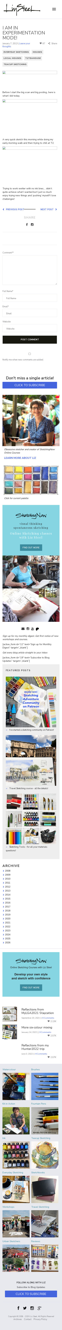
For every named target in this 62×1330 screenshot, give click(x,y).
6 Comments (48, 1018)
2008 (7, 870)
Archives (17, 1319)
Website (6, 321)
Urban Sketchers (11, 1241)
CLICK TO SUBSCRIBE (30, 385)
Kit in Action (8, 1103)
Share (54, 43)
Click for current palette (16, 498)
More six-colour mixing (36, 1027)
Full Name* (7, 291)
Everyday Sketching (16, 52)
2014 (7, 894)
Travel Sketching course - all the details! (28, 788)
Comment (7, 252)
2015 (7, 898)
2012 (7, 886)
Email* (5, 306)
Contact (27, 1319)
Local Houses (12, 58)
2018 (7, 910)
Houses (37, 52)
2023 (7, 930)
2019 (7, 914)
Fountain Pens (38, 1103)
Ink (3, 1138)
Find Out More (31, 547)
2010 (7, 878)
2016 (7, 902)
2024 (7, 934)
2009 (7, 874)
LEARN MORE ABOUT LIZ (20, 458)
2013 (7, 890)
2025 (7, 938)
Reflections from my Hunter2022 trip (35, 1047)
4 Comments (41, 1054)
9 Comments (45, 1032)
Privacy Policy (40, 1319)
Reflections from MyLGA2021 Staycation (37, 1011)
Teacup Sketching (15, 64)
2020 (7, 918)
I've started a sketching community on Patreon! (31, 729)
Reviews (35, 1241)
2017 (7, 906)
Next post (48, 209)
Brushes (35, 1069)
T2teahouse (33, 58)
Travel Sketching (40, 1207)
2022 (7, 926)
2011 (7, 882)
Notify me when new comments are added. (23, 359)
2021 (7, 922)
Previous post (14, 209)
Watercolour (9, 1069)
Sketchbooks (38, 1172)
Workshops (8, 1207)
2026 (7, 942)
